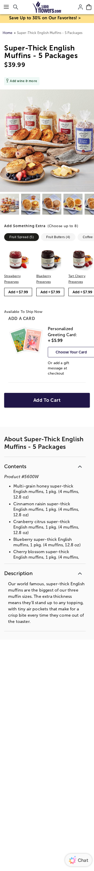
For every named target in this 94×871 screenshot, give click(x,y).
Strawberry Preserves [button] (12, 279)
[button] (49, 226)
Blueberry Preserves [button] (43, 279)
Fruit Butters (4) (58, 237)
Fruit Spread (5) (21, 237)
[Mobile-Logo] (47, 7)
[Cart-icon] (89, 7)
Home (8, 33)
